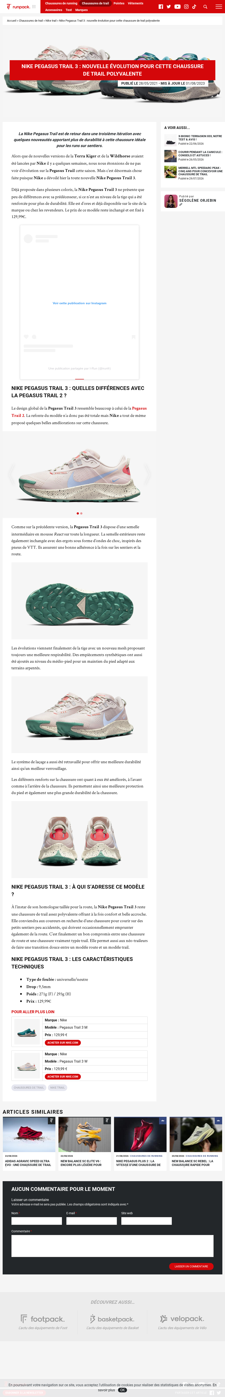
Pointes (119, 3)
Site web (127, 1213)
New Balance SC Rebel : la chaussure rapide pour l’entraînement (192, 1164)
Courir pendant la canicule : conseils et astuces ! (200, 154)
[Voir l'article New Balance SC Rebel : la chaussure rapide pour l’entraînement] (196, 1134)
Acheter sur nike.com (62, 1042)
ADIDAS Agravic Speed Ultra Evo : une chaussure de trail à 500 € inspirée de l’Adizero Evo (28, 1166)
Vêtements (135, 3)
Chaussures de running (61, 3)
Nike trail (50, 20)
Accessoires (53, 10)
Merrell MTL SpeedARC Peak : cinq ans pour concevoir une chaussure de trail (200, 171)
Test (69, 10)
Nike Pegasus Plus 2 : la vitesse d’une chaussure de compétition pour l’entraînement (138, 1166)
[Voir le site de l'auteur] (180, 205)
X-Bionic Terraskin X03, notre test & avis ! (200, 138)
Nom (15, 1213)
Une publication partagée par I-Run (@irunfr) (79, 368)
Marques (81, 10)
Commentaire (21, 1231)
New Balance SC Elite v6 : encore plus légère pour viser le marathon (81, 1164)
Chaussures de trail (95, 3)
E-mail (71, 1213)
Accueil (11, 20)
